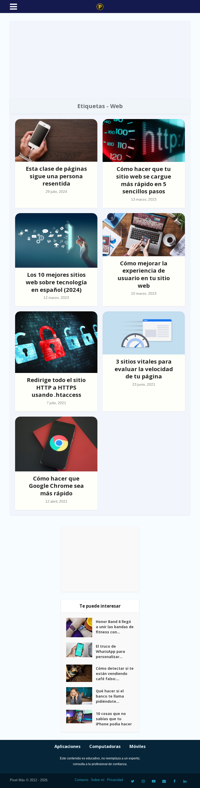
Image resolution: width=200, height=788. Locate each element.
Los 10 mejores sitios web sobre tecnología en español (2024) (56, 282)
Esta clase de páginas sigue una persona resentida (56, 176)
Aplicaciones (67, 746)
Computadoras (105, 746)
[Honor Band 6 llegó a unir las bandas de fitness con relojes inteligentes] (81, 627)
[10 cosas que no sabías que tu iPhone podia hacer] (81, 717)
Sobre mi (97, 780)
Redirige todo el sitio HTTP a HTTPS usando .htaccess (56, 387)
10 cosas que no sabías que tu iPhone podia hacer (114, 718)
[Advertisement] (100, 59)
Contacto (81, 780)
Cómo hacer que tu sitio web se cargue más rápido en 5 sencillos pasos (143, 180)
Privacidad (115, 780)
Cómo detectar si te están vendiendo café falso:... (115, 673)
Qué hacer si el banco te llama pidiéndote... (110, 696)
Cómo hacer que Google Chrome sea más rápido (56, 485)
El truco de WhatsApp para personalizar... (110, 651)
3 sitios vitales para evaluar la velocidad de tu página (144, 368)
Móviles (137, 746)
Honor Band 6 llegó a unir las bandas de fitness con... (115, 626)
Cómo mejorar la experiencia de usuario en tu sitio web (143, 274)
